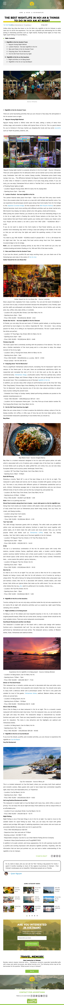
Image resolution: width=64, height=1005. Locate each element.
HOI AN (28, 12)
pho (21, 586)
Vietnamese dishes (31, 693)
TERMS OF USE (44, 988)
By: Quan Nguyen (8, 25)
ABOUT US (18, 988)
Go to (32, 971)
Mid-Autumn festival (46, 205)
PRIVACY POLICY (30, 988)
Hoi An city (32, 257)
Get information (32, 943)
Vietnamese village (21, 375)
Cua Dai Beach (15, 739)
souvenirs (58, 128)
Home (21, 12)
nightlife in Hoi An (44, 380)
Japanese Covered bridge (16, 205)
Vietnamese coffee (36, 532)
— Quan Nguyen (15, 873)
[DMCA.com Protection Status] (32, 1001)
